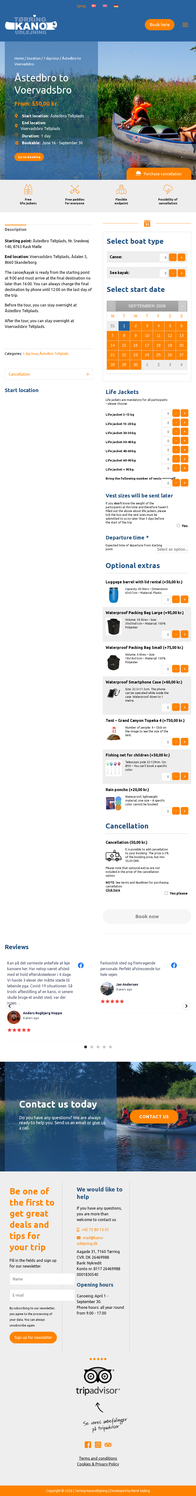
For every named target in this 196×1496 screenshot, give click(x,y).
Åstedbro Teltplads (54, 354)
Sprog (81, 6)
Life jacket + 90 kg (120, 469)
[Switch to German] (116, 6)
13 (181, 336)
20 (181, 345)
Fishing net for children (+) (138, 755)
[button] (159, 24)
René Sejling (140, 1491)
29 (124, 365)
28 (112, 365)
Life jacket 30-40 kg (121, 442)
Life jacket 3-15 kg (120, 414)
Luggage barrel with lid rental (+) (144, 582)
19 (170, 345)
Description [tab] (15, 229)
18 (158, 345)
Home (19, 58)
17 (147, 345)
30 (135, 365)
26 (170, 355)
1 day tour (51, 58)
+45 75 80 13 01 (95, 1229)
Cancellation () (126, 842)
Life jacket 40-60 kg (121, 451)
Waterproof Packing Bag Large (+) (145, 613)
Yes (185, 526)
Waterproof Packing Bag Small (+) (144, 647)
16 (135, 345)
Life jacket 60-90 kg (121, 460)
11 (159, 336)
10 (147, 336)
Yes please (179, 893)
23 (135, 355)
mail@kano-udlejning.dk (90, 1241)
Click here (113, 890)
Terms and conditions (98, 1458)
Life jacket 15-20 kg (121, 423)
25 (158, 355)
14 (112, 345)
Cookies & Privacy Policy (98, 1464)
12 (170, 336)
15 (124, 345)
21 (112, 355)
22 (124, 355)
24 (147, 355)
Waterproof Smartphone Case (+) (144, 682)
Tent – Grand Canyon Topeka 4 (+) (145, 720)
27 (181, 355)
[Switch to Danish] (93, 6)
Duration (34, 58)
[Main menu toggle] (185, 25)
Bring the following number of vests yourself (140, 478)
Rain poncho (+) (127, 789)
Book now (147, 916)
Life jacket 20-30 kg (121, 433)
